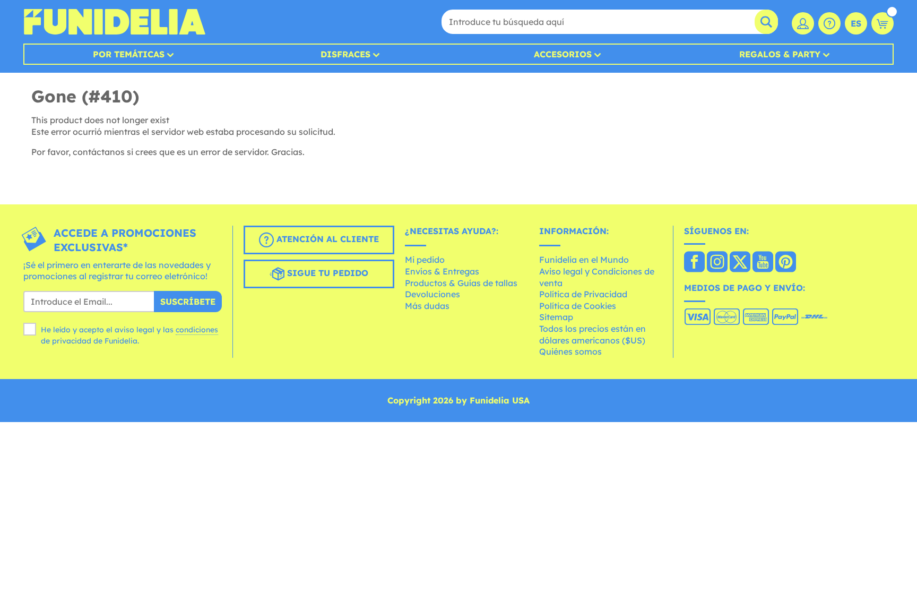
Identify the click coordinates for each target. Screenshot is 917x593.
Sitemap (556, 317)
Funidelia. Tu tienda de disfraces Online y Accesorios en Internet (114, 22)
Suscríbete (187, 301)
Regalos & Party (779, 54)
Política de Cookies (577, 305)
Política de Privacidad (583, 294)
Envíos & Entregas (442, 271)
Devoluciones (432, 294)
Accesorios (563, 54)
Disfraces (345, 54)
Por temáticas (129, 54)
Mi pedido (425, 259)
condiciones (197, 329)
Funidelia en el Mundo (584, 259)
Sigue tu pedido (326, 273)
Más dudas (427, 305)
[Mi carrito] (882, 23)
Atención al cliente (326, 239)
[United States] (694, 262)
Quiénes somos (570, 351)
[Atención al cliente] (829, 23)
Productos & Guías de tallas (461, 283)
